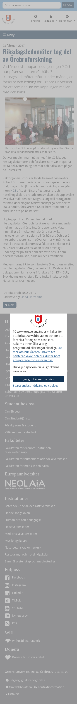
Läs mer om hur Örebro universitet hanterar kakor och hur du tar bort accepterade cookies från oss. (37, 354)
